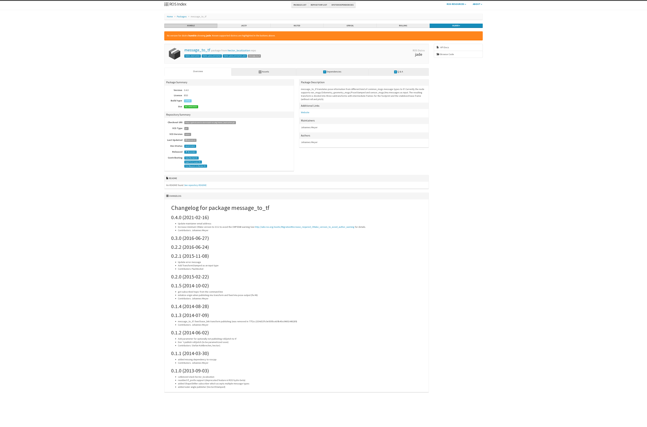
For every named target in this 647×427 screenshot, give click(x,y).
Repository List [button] (319, 5)
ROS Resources (456, 4)
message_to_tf (197, 50)
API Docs (444, 47)
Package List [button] (300, 5)
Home (170, 16)
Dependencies (332, 71)
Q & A (399, 71)
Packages (182, 16)
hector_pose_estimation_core (235, 56)
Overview (198, 71)
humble (191, 25)
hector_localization (239, 50)
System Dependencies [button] (342, 5)
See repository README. (195, 185)
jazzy (244, 25)
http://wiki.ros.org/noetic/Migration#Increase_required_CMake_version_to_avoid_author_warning (304, 226)
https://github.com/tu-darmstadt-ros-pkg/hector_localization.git (210, 122)
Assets (264, 71)
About (477, 4)
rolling (403, 25)
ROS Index (177, 4)
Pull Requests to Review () (195, 166)
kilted (297, 25)
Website (305, 112)
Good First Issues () (193, 162)
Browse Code (447, 54)
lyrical (350, 25)
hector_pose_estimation (212, 56)
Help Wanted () (191, 158)
